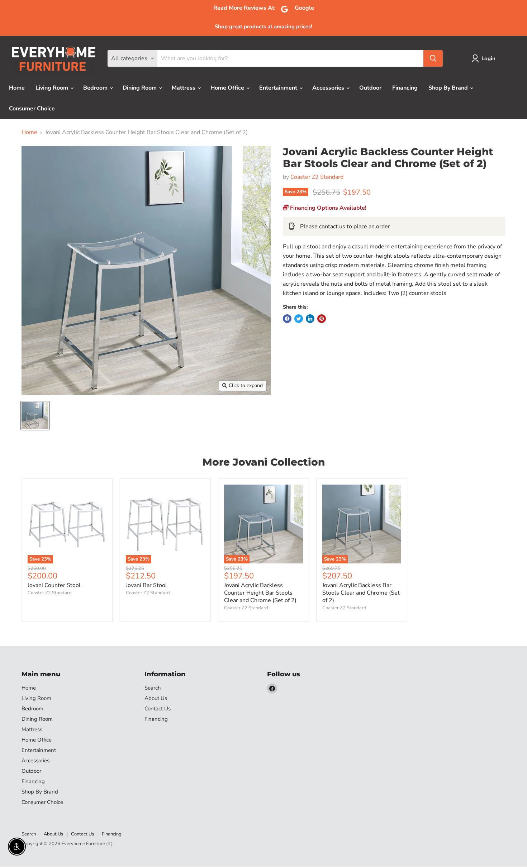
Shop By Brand (448, 88)
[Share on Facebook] (287, 318)
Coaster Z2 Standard (316, 177)
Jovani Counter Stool (54, 585)
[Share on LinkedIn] (310, 318)
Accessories (329, 88)
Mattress (184, 88)
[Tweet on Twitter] (298, 318)
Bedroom (96, 88)
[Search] (433, 58)
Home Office (228, 88)
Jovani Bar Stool (146, 585)
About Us (155, 698)
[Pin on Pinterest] (321, 318)
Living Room (52, 88)
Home (17, 88)
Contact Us (157, 708)
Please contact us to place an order (345, 226)
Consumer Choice (32, 109)
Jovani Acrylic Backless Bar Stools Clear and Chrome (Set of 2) (361, 592)
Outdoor (370, 88)
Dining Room (140, 88)
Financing (405, 88)
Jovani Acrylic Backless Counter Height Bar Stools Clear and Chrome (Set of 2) (260, 592)
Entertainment (279, 88)
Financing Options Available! (327, 208)
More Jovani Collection (264, 462)
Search (152, 687)
